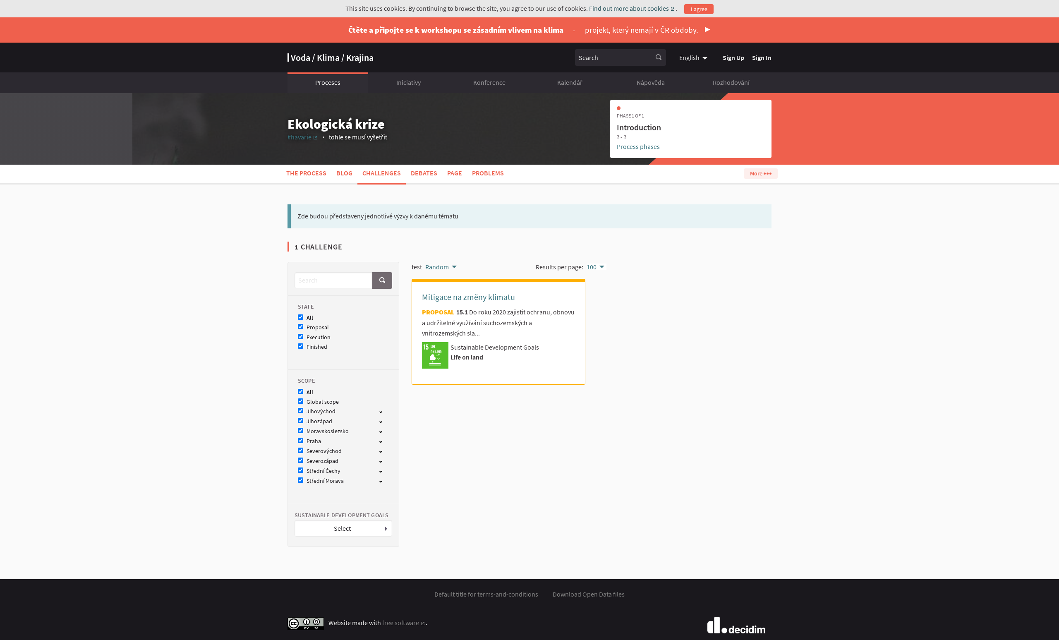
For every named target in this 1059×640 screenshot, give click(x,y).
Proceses (327, 82)
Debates (424, 173)
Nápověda (651, 82)
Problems (488, 173)
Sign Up (733, 57)
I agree (699, 9)
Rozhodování (731, 82)
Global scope (323, 401)
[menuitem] (694, 57)
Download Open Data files (589, 594)
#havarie (303, 137)
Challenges (381, 173)
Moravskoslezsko (328, 431)
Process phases (638, 146)
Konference (489, 82)
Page (454, 173)
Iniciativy (408, 82)
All (310, 317)
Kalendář (569, 82)
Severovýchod (324, 451)
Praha (314, 441)
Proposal (318, 327)
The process (306, 173)
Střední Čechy (323, 471)
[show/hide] (384, 411)
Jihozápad (319, 421)
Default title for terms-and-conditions (486, 594)
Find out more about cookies (632, 8)
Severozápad (322, 461)
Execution (319, 337)
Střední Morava (325, 480)
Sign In (761, 57)
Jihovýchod (321, 411)
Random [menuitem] (437, 267)
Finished (317, 346)
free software (404, 622)
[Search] (658, 57)
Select (342, 528)
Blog (344, 173)
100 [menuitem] (592, 267)
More (757, 173)
